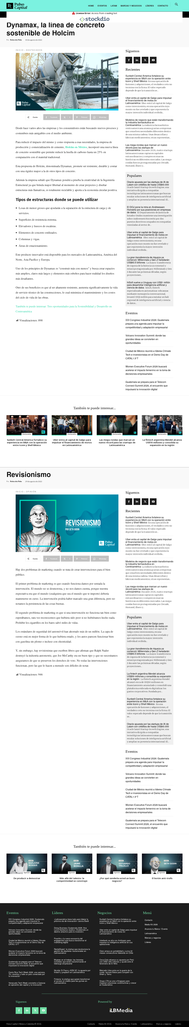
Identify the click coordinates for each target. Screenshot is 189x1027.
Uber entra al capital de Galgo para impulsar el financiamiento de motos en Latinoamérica (149, 100)
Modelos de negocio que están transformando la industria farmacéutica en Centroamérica (149, 122)
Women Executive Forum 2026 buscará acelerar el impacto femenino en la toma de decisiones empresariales (148, 370)
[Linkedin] (137, 60)
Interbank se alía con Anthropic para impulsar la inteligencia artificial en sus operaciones (116, 942)
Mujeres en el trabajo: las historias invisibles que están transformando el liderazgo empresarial (70, 961)
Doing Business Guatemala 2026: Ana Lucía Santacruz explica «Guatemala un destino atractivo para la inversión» (71, 929)
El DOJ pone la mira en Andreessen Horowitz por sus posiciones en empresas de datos (149, 209)
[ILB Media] (120, 1010)
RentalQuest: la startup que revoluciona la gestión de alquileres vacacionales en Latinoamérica (72, 951)
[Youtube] (153, 60)
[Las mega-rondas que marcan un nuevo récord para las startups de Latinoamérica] (117, 425)
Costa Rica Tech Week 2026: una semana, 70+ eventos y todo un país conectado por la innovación (27, 974)
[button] (176, 4)
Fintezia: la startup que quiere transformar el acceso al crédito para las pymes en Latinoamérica (72, 981)
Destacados (34, 50)
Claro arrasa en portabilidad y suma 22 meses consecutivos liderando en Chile (116, 952)
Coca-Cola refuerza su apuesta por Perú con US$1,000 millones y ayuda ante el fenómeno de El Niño (117, 961)
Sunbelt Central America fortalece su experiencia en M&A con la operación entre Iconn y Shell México (148, 78)
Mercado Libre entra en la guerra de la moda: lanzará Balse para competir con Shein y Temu (116, 972)
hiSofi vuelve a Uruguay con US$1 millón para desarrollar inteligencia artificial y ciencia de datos (148, 285)
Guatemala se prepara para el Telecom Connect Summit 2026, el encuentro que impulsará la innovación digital (147, 385)
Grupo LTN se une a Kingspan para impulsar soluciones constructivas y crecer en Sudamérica (118, 983)
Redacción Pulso (16, 40)
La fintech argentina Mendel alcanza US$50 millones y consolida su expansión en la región (162, 442)
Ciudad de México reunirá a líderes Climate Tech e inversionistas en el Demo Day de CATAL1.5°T (148, 354)
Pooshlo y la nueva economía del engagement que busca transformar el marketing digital (70, 940)
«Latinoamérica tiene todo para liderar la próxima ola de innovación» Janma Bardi (71, 920)
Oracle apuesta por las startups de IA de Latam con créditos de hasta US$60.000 (148, 183)
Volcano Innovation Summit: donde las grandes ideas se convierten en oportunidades (146, 339)
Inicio (20, 50)
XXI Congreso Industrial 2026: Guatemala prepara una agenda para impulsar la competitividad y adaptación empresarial (147, 323)
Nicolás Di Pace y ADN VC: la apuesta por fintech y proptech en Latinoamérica (72, 971)
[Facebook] (129, 60)
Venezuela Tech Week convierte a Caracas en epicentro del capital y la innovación (27, 983)
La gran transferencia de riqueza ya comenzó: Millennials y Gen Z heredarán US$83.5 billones (148, 260)
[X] (145, 60)
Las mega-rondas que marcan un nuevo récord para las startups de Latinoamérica (146, 147)
